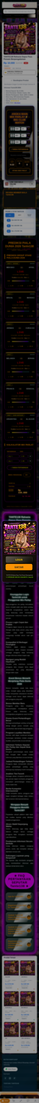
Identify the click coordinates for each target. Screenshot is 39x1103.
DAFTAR (19, 567)
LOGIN (19, 559)
